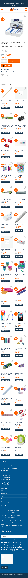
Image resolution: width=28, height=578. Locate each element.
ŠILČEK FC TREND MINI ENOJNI (6, 275)
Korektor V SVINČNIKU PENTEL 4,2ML (20, 423)
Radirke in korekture (11, 42)
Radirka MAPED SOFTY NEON (6, 448)
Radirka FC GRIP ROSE (6, 423)
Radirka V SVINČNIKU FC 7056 (6, 101)
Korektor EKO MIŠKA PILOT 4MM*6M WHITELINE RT (7, 126)
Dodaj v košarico (14, 61)
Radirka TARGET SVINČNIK (20, 150)
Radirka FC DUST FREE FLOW (20, 398)
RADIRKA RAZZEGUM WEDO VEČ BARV (19, 176)
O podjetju (4, 493)
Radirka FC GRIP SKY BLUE (7, 398)
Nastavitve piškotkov (22, 574)
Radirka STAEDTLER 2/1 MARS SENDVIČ (6, 176)
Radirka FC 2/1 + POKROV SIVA (20, 200)
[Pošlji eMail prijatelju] (8, 75)
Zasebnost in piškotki (7, 502)
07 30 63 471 (6, 479)
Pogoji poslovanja (6, 496)
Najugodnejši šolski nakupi (12, 510)
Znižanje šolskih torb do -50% (13, 520)
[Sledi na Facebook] (2, 483)
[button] (2, 9)
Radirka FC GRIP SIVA (19, 224)
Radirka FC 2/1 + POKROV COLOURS (7, 349)
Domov (2, 42)
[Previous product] (5, 51)
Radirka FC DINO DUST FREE (20, 275)
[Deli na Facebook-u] (2, 75)
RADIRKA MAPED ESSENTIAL (18, 448)
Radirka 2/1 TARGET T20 (20, 323)
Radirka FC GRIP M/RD (20, 299)
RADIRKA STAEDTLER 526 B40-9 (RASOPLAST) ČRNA (20, 126)
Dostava (3, 499)
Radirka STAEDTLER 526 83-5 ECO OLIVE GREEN (6, 374)
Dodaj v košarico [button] (5, 107)
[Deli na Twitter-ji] (5, 75)
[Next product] (2, 51)
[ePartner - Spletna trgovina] (14, 9)
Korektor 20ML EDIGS (19, 100)
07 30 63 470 (6, 476)
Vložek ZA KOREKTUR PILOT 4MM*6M (6, 200)
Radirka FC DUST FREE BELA (20, 250)
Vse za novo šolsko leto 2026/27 (13, 525)
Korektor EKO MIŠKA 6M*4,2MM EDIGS (19, 374)
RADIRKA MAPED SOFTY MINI (6, 250)
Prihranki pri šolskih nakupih (12, 515)
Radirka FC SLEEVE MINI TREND (6, 299)
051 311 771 (7, 477)
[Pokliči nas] (8, 483)
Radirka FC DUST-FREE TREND (6, 151)
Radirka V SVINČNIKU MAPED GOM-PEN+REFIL (6, 324)
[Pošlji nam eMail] (5, 483)
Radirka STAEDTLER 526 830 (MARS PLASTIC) (6, 225)
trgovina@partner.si (11, 474)
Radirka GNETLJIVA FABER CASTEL (20, 349)
